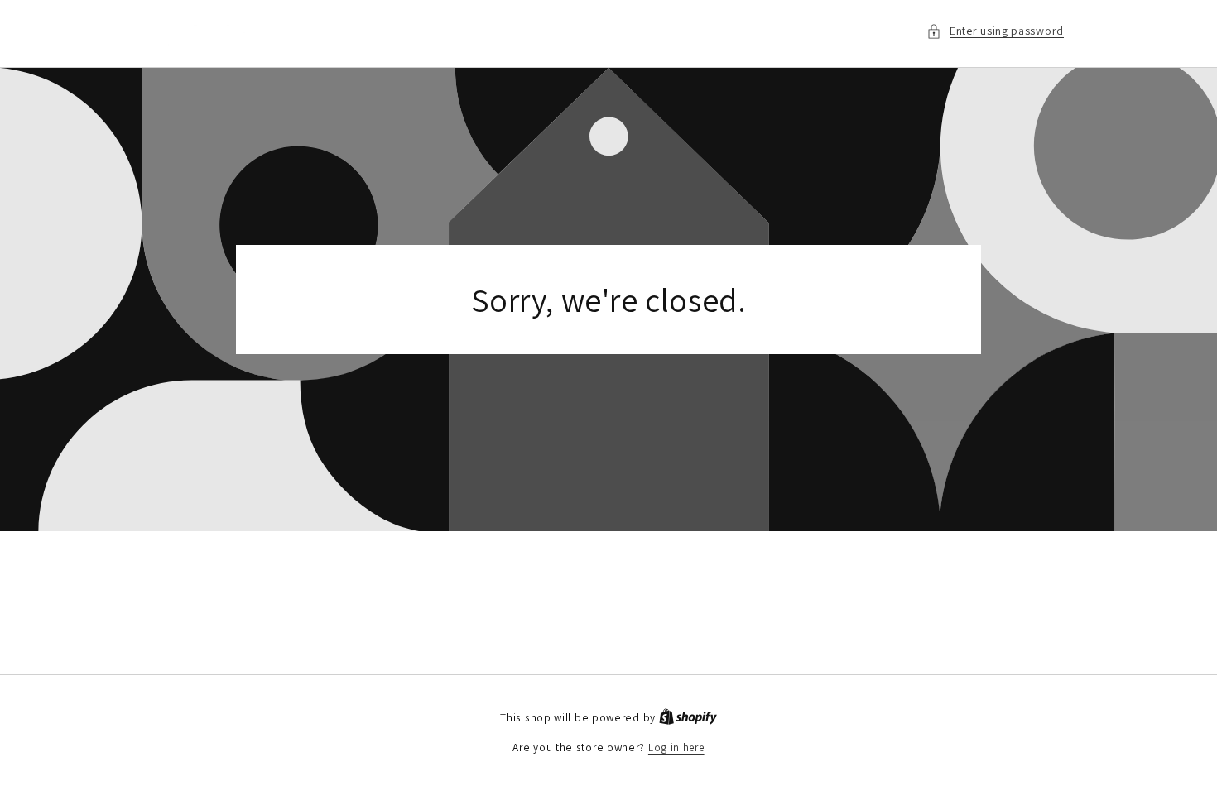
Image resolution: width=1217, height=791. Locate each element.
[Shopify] (688, 718)
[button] (995, 31)
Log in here (676, 748)
